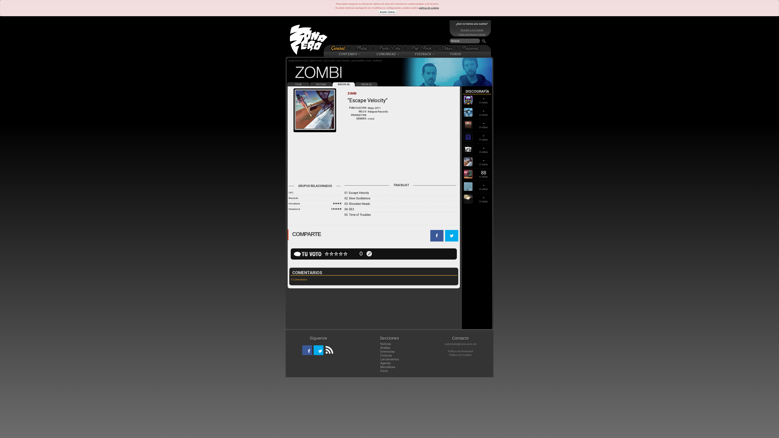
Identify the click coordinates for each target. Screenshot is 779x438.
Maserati (293, 198)
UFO (291, 192)
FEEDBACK (423, 54)
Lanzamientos (389, 359)
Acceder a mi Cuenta (472, 30)
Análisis (385, 347)
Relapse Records (378, 111)
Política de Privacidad (460, 351)
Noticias (385, 344)
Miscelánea (387, 367)
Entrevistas (387, 351)
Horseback (294, 203)
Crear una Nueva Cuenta (471, 34)
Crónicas (386, 355)
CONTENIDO (348, 54)
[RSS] (328, 350)
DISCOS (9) (344, 84)
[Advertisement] (388, 32)
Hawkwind (294, 209)
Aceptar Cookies (387, 12)
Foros (384, 371)
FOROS (455, 54)
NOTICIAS (321, 84)
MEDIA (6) (366, 84)
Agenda (385, 363)
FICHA (298, 84)
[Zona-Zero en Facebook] (307, 350)
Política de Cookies (460, 354)
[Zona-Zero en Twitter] (318, 350)
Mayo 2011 (374, 108)
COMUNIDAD (387, 54)
